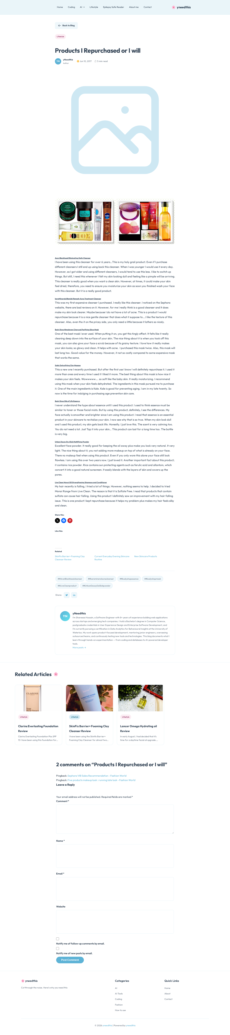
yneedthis (108, 1025)
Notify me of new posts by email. (74, 953)
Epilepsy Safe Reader (113, 7)
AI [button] (81, 7)
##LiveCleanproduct (67, 585)
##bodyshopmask (152, 579)
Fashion (119, 1004)
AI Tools (119, 993)
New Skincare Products (145, 556)
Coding (71, 7)
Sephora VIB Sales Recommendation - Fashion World (97, 775)
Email (60, 873)
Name (60, 840)
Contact (148, 7)
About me (134, 7)
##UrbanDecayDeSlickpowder (96, 585)
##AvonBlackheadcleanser (70, 579)
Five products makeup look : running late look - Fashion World (101, 780)
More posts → (79, 647)
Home (60, 7)
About (167, 993)
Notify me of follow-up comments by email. (80, 943)
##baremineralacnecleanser (101, 579)
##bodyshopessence (129, 579)
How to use (120, 1010)
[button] (85, 221)
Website (60, 906)
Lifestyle (94, 7)
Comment (62, 801)
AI (116, 988)
